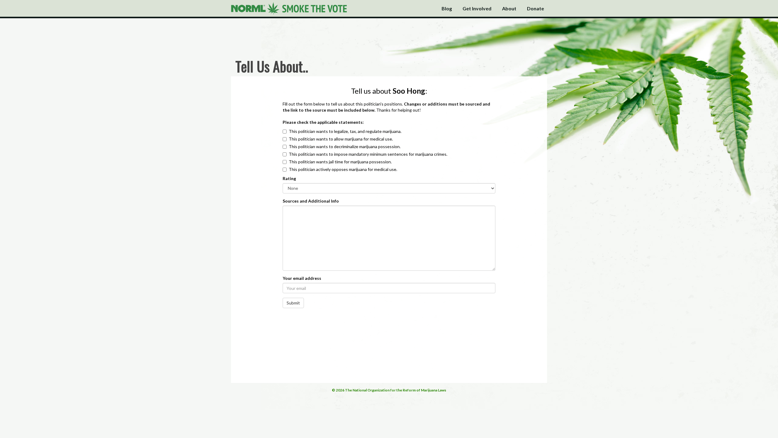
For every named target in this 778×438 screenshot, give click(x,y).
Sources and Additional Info (311, 200)
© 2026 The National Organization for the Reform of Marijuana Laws (389, 390)
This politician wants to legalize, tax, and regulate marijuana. (345, 131)
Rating (289, 178)
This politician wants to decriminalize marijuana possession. (345, 146)
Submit (293, 302)
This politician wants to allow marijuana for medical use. (341, 138)
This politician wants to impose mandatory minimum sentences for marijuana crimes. (368, 154)
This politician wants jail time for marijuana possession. (340, 161)
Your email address (302, 278)
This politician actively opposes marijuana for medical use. (343, 169)
